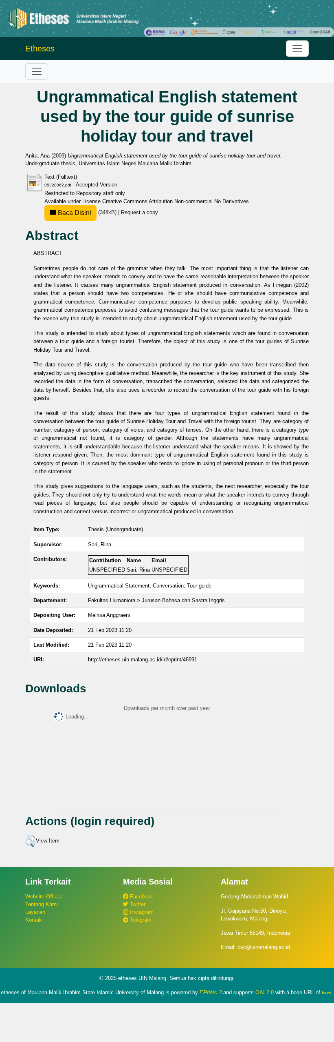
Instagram (141, 912)
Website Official (44, 896)
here (327, 992)
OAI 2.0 (264, 992)
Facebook (140, 896)
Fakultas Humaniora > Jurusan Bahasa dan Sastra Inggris (156, 600)
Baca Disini (73, 212)
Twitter (136, 904)
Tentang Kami (41, 904)
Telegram (140, 920)
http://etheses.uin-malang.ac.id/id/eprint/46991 (142, 659)
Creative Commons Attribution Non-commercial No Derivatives (175, 201)
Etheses (40, 48)
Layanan (35, 912)
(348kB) (87, 212)
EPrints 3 (211, 992)
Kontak (33, 920)
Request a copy (139, 212)
